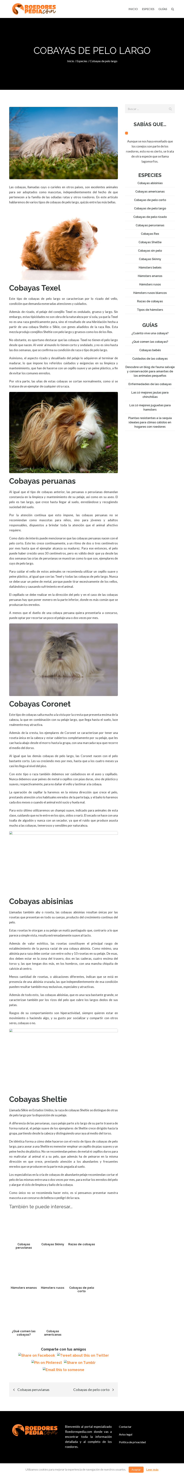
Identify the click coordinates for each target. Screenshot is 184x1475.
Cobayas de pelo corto (150, 200)
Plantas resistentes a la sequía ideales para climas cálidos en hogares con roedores (150, 422)
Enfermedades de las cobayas (149, 384)
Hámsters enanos (150, 276)
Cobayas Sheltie (150, 242)
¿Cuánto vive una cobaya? (150, 333)
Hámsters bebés (150, 267)
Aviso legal (125, 1434)
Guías (162, 9)
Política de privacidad (132, 1442)
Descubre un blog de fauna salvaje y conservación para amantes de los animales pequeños (150, 371)
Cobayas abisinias (150, 183)
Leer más (152, 1469)
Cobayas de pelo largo (150, 208)
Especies (148, 9)
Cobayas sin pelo (150, 250)
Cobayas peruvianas (150, 225)
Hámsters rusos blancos (150, 293)
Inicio (133, 9)
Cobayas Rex (150, 233)
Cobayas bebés (150, 350)
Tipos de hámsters (150, 309)
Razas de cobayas (150, 301)
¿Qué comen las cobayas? (150, 341)
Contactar (125, 1426)
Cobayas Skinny (150, 259)
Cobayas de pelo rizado (150, 217)
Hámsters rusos (150, 284)
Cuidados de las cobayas (150, 358)
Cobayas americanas (150, 191)
